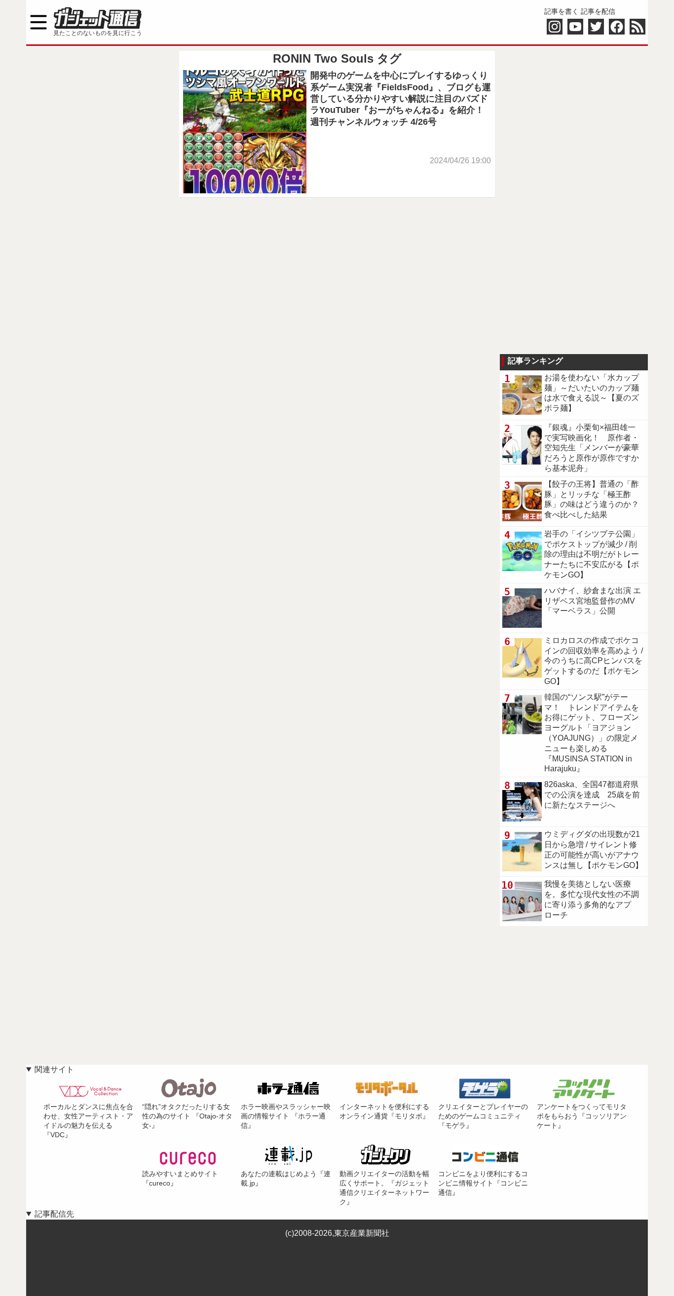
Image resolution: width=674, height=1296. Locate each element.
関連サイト (54, 1069)
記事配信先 (54, 1214)
